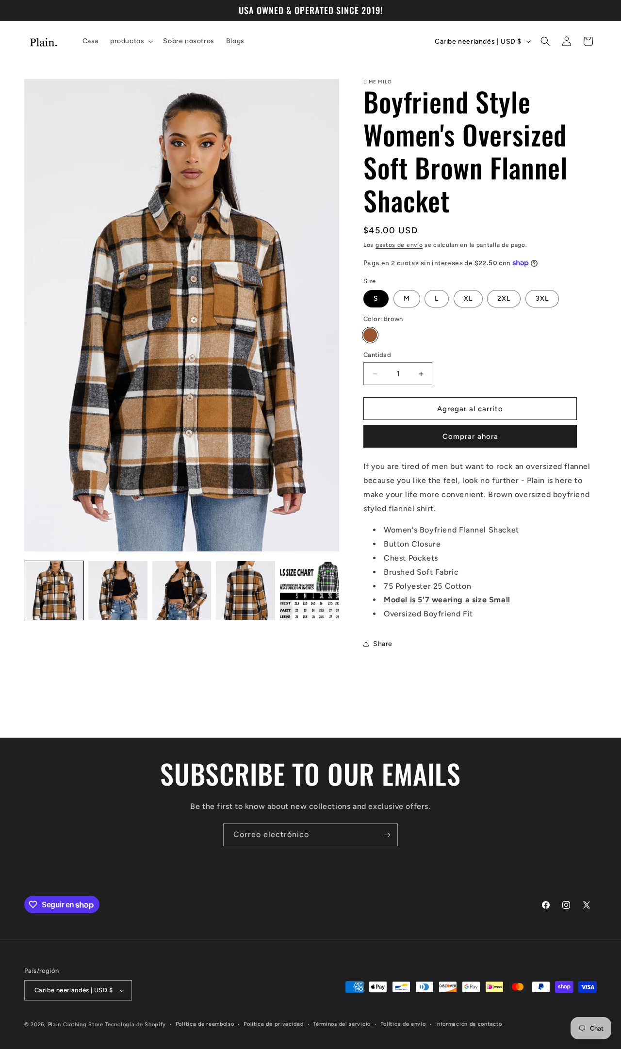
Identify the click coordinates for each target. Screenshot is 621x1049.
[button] (130, 41)
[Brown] (370, 335)
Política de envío (403, 1024)
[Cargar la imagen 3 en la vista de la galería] (182, 590)
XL (468, 298)
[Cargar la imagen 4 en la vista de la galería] (245, 590)
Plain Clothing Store (75, 1024)
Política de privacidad (273, 1024)
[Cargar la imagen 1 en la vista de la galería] (53, 590)
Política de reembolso (205, 1024)
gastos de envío (399, 245)
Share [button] (382, 644)
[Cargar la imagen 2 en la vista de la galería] (117, 590)
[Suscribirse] (386, 834)
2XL (503, 298)
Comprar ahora (470, 436)
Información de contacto (468, 1024)
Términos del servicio (342, 1024)
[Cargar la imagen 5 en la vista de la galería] (309, 590)
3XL (542, 298)
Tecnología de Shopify (135, 1024)
